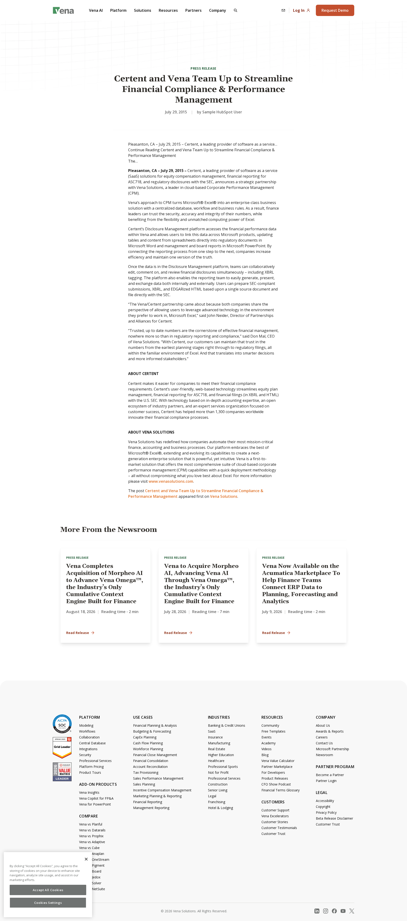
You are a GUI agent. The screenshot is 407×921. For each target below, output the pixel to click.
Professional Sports (223, 766)
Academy (268, 743)
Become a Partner (330, 775)
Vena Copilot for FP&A (96, 798)
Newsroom (324, 755)
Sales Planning (144, 784)
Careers (322, 737)
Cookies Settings (48, 903)
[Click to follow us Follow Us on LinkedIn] (316, 911)
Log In (299, 10)
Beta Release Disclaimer (334, 818)
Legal (212, 796)
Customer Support (275, 810)
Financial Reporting (147, 802)
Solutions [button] (142, 10)
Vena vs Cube (89, 847)
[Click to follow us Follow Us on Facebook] (334, 911)
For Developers (273, 772)
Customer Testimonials (279, 827)
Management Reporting (151, 807)
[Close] (86, 859)
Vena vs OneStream (94, 859)
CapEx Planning (144, 737)
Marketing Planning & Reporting (157, 796)
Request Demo (335, 10)
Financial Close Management (155, 755)
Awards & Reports (330, 731)
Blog (265, 755)
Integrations (88, 749)
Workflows (87, 731)
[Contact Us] (283, 10)
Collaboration (89, 737)
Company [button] (217, 10)
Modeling (86, 725)
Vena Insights (89, 792)
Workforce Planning (148, 749)
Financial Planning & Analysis (155, 725)
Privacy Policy (326, 812)
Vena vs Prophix (91, 836)
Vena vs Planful (90, 824)
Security (85, 755)
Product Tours (90, 772)
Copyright (323, 806)
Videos (266, 749)
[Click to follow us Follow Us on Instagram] (325, 911)
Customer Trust (273, 833)
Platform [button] (118, 10)
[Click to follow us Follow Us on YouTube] (343, 911)
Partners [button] (193, 10)
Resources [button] (168, 10)
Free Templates (273, 731)
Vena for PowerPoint (95, 804)
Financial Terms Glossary (280, 790)
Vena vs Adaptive (92, 842)
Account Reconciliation (150, 766)
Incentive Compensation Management (162, 790)
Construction (218, 784)
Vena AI (96, 10)
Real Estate (216, 749)
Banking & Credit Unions (226, 725)
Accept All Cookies (48, 890)
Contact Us (324, 743)
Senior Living (217, 790)
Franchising (216, 802)
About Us (323, 725)
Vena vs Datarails (92, 830)
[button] (235, 10)
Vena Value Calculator (277, 760)
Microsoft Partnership (332, 749)
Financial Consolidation (150, 760)
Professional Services (95, 760)
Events (266, 737)
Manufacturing (219, 743)
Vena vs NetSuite (92, 889)
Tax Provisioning (145, 772)
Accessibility (325, 800)
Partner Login (326, 780)
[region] (48, 884)
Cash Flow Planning (148, 743)
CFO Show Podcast (276, 784)
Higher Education (221, 755)
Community (270, 725)
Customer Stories (274, 822)
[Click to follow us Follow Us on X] (351, 911)
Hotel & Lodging (220, 807)
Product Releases (274, 778)
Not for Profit (218, 772)
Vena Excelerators (275, 816)
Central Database (92, 743)
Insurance (215, 737)
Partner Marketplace (277, 766)
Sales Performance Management (158, 778)
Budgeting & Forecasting (152, 731)
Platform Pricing (91, 766)
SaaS (212, 731)
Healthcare (216, 760)
